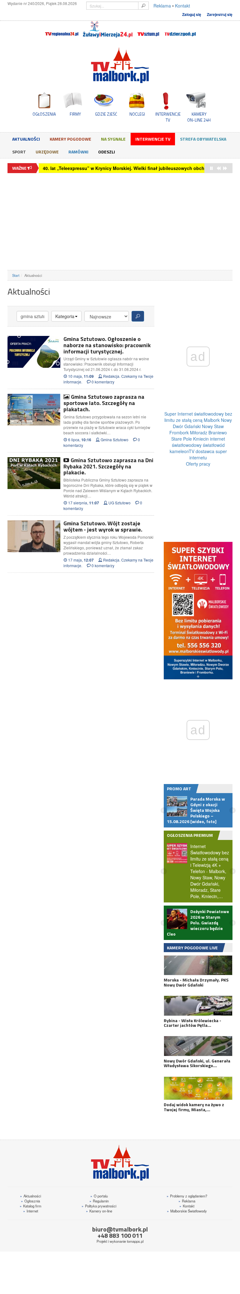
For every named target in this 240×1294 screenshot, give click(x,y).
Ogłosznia (30, 1195)
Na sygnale (113, 139)
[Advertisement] (120, 221)
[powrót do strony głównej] (120, 65)
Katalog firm (30, 1200)
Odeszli (106, 151)
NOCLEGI (137, 114)
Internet (30, 1205)
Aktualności (26, 139)
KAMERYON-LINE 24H (199, 117)
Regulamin (99, 1195)
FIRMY (75, 114)
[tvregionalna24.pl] (61, 29)
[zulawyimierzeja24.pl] (107, 29)
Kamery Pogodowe (70, 139)
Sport (19, 151)
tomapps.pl (135, 1235)
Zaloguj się (191, 14)
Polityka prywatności (99, 1200)
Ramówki (78, 151)
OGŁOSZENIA (44, 114)
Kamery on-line (99, 1205)
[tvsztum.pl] (149, 29)
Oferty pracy (198, 464)
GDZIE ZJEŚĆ (106, 114)
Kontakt (182, 5)
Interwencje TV (152, 139)
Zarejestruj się (219, 14)
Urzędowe (47, 151)
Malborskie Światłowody (187, 1205)
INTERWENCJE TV (168, 117)
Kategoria (64, 316)
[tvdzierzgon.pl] (180, 29)
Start (15, 275)
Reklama (162, 5)
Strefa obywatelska (203, 139)
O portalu (99, 1190)
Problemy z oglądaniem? (187, 1190)
